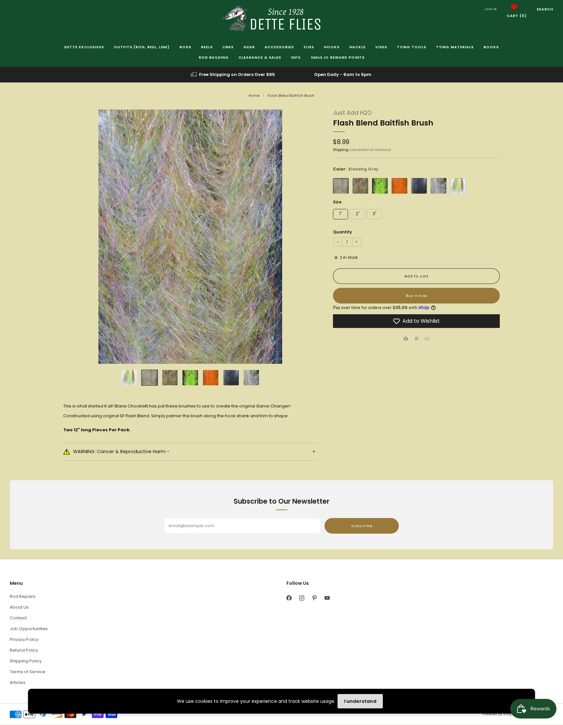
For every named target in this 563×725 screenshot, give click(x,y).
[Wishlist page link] (514, 7)
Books (491, 47)
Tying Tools (411, 47)
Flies (309, 47)
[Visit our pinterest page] (314, 598)
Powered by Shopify (499, 714)
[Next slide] (304, 237)
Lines (228, 47)
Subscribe (361, 525)
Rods (185, 47)
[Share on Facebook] (406, 339)
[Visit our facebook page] (288, 598)
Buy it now (416, 295)
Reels (207, 47)
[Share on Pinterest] (416, 339)
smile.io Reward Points (338, 57)
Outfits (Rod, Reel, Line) (142, 47)
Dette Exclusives (84, 47)
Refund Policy (24, 650)
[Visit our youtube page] (327, 598)
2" (357, 213)
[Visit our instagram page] (301, 598)
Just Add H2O (352, 113)
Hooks (331, 47)
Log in (491, 9)
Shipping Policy (26, 661)
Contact (18, 618)
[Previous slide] (76, 237)
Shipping (340, 149)
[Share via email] (427, 339)
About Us (19, 607)
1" (340, 213)
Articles (17, 682)
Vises (381, 47)
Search (545, 9)
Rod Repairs (23, 596)
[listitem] (233, 74)
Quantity (342, 232)
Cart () (517, 15)
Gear (249, 47)
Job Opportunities (29, 629)
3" (374, 213)
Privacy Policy (24, 639)
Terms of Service (27, 672)
